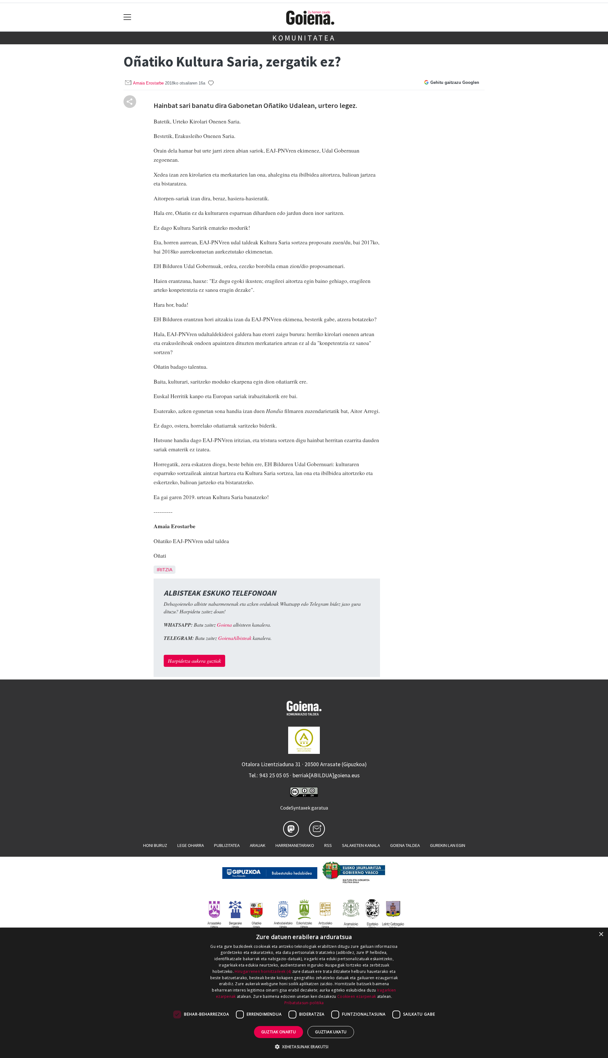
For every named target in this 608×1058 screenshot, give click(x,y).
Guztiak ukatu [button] (330, 1032)
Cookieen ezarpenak (356, 996)
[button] (304, 1046)
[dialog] (304, 993)
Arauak (257, 845)
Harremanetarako (295, 845)
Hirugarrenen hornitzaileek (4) (263, 971)
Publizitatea (227, 845)
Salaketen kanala (361, 845)
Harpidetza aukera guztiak (194, 660)
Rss (328, 845)
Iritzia (164, 569)
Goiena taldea (405, 845)
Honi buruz (155, 845)
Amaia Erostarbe (148, 83)
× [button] (600, 934)
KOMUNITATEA (304, 38)
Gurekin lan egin (447, 845)
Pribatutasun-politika (304, 1002)
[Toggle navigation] (127, 17)
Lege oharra (190, 845)
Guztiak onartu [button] (278, 1032)
